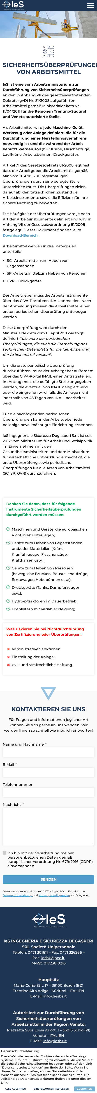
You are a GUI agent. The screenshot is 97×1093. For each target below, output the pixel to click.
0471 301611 (38, 952)
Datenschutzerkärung (18, 895)
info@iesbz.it (55, 996)
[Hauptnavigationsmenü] (90, 5)
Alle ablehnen (15, 1088)
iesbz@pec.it (53, 958)
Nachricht (13, 804)
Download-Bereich (20, 235)
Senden (49, 879)
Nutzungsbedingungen (54, 895)
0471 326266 (71, 952)
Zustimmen (84, 1088)
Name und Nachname (24, 744)
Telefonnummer (17, 784)
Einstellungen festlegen (51, 1088)
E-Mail (9, 764)
